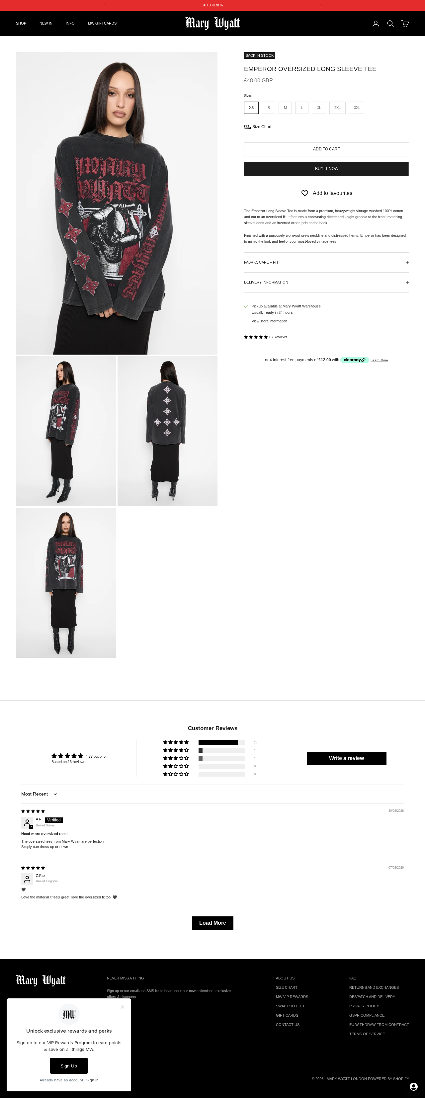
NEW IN (46, 23)
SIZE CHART (287, 987)
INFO (70, 23)
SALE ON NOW (212, 5)
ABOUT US (285, 978)
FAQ (353, 978)
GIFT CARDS (287, 1015)
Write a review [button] (346, 758)
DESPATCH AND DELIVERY (372, 997)
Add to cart (326, 149)
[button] (256, 337)
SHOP (21, 23)
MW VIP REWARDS (292, 997)
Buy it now (326, 168)
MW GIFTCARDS (102, 23)
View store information (269, 321)
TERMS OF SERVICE (367, 1034)
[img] (33, 811)
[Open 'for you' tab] (414, 1087)
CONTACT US (287, 1025)
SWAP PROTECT (290, 1006)
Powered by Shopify (388, 1079)
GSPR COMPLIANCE (366, 1015)
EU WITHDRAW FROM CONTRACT (379, 1025)
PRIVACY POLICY (364, 1006)
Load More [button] (212, 923)
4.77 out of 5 (96, 756)
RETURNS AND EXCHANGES (374, 987)
